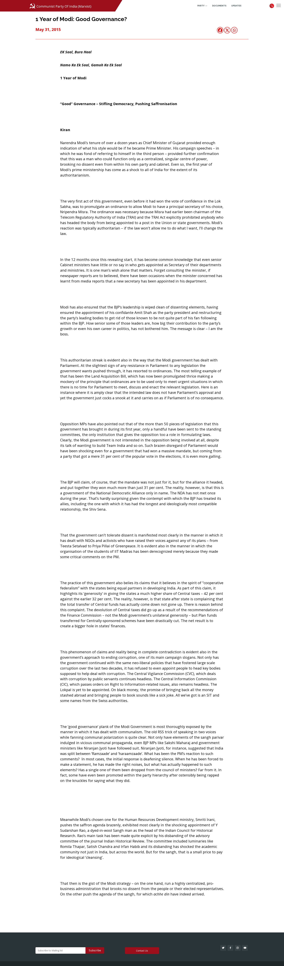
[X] (227, 30)
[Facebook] (220, 30)
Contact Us (142, 950)
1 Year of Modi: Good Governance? (81, 19)
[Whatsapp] (234, 30)
